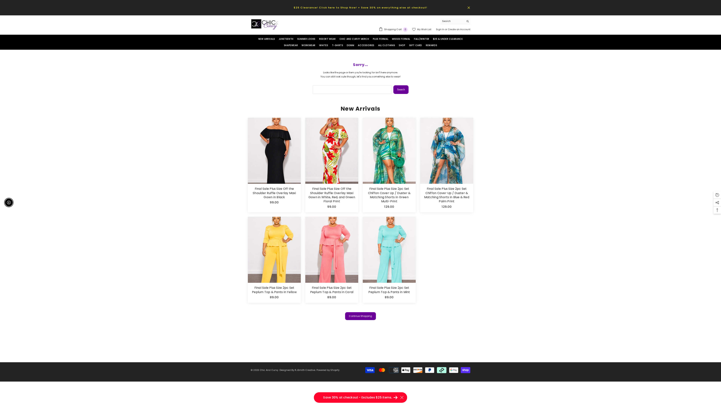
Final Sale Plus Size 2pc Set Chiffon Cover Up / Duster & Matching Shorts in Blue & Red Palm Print (446, 195)
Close (468, 7)
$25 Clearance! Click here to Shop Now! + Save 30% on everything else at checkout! (360, 7)
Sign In (440, 29)
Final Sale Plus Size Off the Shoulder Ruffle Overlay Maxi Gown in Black (274, 193)
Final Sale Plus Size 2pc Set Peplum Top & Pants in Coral (331, 290)
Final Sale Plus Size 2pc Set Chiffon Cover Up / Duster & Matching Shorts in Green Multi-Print (389, 195)
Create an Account (459, 29)
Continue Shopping (360, 316)
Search (401, 89)
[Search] (455, 21)
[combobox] (452, 21)
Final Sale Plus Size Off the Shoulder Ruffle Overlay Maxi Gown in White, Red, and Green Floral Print (331, 195)
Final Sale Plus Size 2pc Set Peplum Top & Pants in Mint (389, 290)
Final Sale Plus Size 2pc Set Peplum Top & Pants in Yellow (274, 290)
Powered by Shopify (328, 370)
